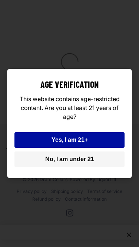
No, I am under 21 (69, 159)
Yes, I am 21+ (70, 140)
